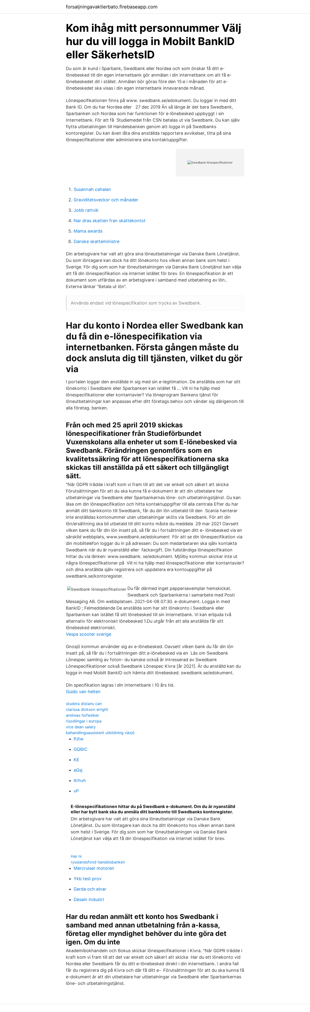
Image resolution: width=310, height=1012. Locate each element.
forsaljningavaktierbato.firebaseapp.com (111, 6)
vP (76, 790)
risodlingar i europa (83, 721)
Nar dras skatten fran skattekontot (110, 220)
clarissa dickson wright (87, 709)
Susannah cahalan (92, 189)
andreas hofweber (82, 715)
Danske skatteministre (96, 241)
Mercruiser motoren (94, 868)
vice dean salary (81, 726)
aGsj (78, 770)
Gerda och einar (90, 889)
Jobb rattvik (86, 210)
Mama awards (88, 231)
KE (76, 759)
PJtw (79, 738)
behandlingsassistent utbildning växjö (100, 732)
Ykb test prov (87, 878)
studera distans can (84, 703)
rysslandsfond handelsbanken (98, 862)
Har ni (76, 856)
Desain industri (89, 899)
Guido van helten (83, 691)
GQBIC (80, 749)
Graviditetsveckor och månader (106, 199)
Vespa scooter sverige (88, 634)
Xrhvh (80, 780)
